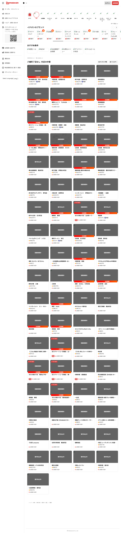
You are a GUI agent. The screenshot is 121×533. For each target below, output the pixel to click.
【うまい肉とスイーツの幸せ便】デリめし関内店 (83, 353)
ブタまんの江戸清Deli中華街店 (107, 261)
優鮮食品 (77, 443)
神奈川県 (38, 502)
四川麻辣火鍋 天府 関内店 (37, 102)
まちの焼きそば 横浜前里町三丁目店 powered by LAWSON (61, 399)
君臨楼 (100, 216)
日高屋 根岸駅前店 (81, 148)
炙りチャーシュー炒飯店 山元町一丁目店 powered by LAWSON (61, 353)
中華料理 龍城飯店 (81, 375)
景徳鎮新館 (101, 102)
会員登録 (115, 3)
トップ (30, 502)
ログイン (107, 3)
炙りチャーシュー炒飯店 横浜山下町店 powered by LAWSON (61, 376)
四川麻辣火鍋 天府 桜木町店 (38, 79)
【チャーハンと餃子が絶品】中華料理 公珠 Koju (107, 330)
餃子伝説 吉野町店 (81, 79)
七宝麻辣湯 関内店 (35, 488)
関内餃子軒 (101, 125)
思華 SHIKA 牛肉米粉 (82, 284)
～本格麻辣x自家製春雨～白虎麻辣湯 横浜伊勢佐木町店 (61, 262)
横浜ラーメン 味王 (58, 238)
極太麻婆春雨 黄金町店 (36, 170)
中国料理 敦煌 (79, 261)
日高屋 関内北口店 (104, 148)
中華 (34, 502)
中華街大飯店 (33, 420)
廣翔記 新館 (56, 216)
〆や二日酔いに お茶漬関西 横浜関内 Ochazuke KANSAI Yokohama (107, 422)
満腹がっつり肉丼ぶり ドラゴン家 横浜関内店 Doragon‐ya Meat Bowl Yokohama (84, 422)
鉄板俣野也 (101, 79)
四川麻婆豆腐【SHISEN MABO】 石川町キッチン (107, 376)
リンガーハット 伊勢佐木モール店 (84, 194)
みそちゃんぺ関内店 (81, 306)
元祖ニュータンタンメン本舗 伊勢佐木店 (107, 444)
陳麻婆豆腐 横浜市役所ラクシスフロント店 (107, 171)
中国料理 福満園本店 (58, 79)
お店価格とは (40, 58)
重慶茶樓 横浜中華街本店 (82, 170)
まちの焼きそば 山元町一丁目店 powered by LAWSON (84, 217)
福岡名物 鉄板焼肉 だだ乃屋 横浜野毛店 (62, 149)
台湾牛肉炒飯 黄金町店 (59, 443)
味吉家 (100, 352)
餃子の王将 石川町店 (35, 216)
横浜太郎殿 (55, 465)
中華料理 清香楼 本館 (59, 125)
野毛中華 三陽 (33, 284)
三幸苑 (54, 284)
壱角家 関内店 (102, 238)
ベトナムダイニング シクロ (37, 238)
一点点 (77, 398)
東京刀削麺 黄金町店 (104, 306)
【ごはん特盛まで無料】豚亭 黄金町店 (37, 353)
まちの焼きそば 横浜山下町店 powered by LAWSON (39, 376)
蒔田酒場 (31, 329)
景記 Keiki (55, 306)
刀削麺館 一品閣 (103, 193)
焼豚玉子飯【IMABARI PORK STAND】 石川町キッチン (60, 421)
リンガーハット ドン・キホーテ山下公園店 (38, 307)
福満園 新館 (33, 398)
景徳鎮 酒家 (56, 329)
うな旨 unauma (34, 443)
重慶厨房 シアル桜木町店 (36, 465)
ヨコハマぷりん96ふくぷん (83, 329)
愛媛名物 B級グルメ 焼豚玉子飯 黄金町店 (107, 398)
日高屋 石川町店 (80, 238)
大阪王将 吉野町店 (58, 193)
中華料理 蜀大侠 (103, 465)
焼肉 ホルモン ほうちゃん (36, 261)
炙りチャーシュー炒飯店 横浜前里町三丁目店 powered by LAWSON (38, 127)
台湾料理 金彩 (102, 284)
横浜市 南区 (44, 502)
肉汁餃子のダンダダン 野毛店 (38, 193)
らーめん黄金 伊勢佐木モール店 (38, 149)
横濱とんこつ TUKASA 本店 (61, 103)
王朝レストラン (79, 465)
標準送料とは (31, 58)
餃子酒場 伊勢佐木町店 (59, 170)
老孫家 (77, 102)
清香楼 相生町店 (80, 125)
